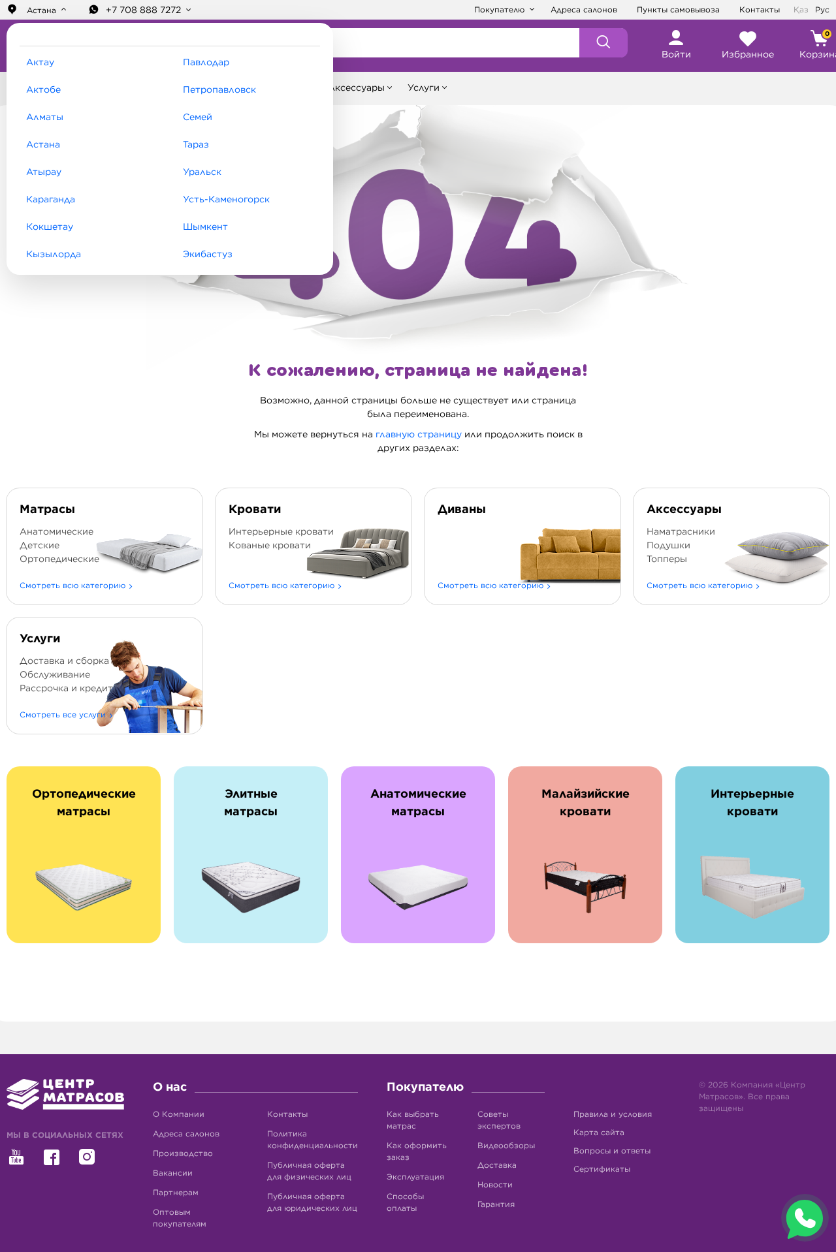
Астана (43, 144)
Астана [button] (41, 10)
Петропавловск (219, 90)
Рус (822, 10)
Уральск (202, 172)
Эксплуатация (415, 1177)
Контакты (759, 10)
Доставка (497, 1165)
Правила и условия (612, 1114)
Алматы (44, 117)
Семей (197, 117)
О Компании (178, 1114)
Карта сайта (598, 1132)
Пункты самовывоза (678, 10)
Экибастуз (208, 254)
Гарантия (496, 1204)
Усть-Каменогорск (226, 199)
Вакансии (173, 1173)
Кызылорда (53, 254)
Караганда (50, 199)
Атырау (43, 172)
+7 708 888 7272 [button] (145, 10)
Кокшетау (49, 227)
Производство (183, 1153)
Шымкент (205, 227)
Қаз (801, 10)
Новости (495, 1185)
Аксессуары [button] (356, 88)
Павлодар (206, 62)
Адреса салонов (584, 10)
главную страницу (419, 434)
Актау (40, 62)
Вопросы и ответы (612, 1151)
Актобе (43, 90)
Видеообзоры (506, 1146)
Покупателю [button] (500, 10)
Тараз (196, 144)
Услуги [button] (424, 88)
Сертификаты (601, 1169)
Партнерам (176, 1193)
